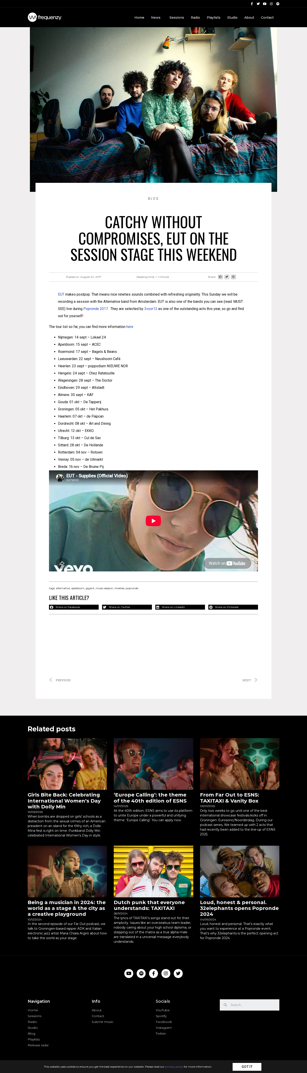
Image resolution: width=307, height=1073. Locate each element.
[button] (247, 1066)
